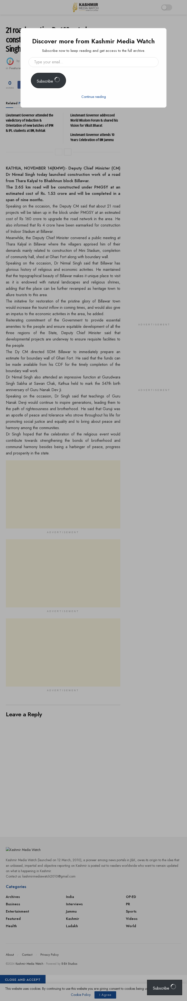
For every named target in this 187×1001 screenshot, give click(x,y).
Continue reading (93, 96)
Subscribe (45, 81)
